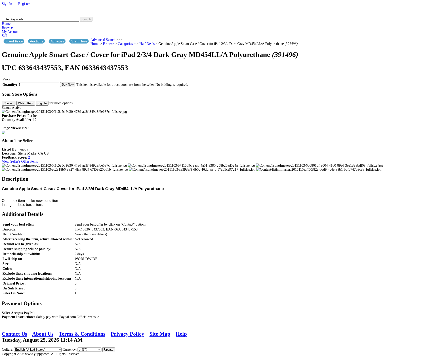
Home (6, 23)
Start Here (79, 41)
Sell (4, 36)
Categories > (127, 44)
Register (24, 4)
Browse (7, 27)
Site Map (159, 334)
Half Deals (147, 44)
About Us (42, 334)
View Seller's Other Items (20, 161)
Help (181, 334)
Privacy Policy (127, 334)
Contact (9, 103)
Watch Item (25, 103)
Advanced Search (103, 40)
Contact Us (14, 334)
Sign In (7, 4)
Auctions (36, 41)
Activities (57, 41)
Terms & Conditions (82, 334)
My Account (10, 31)
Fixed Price (14, 41)
